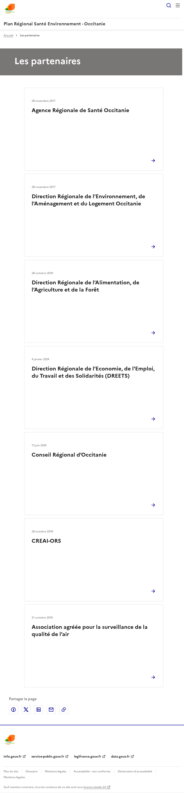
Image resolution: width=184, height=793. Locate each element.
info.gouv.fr (13, 756)
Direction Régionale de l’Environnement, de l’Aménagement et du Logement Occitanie (88, 200)
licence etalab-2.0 (94, 787)
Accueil (8, 35)
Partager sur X (26, 709)
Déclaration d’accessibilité (135, 771)
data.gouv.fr (120, 756)
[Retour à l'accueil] (10, 740)
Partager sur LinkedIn (38, 709)
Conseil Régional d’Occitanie (69, 455)
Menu (177, 5)
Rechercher (168, 5)
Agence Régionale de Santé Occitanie (80, 110)
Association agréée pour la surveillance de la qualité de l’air (90, 630)
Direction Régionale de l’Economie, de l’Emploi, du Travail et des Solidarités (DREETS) (93, 372)
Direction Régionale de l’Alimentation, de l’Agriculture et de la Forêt (85, 286)
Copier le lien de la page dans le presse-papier (63, 709)
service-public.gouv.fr (47, 756)
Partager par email (51, 709)
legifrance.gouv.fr (87, 756)
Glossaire (31, 771)
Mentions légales (55, 771)
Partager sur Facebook (13, 709)
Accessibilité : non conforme (92, 771)
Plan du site (11, 771)
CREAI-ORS (46, 541)
